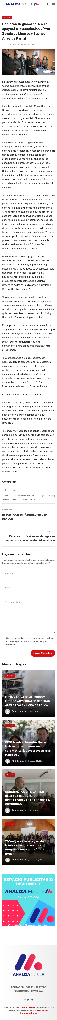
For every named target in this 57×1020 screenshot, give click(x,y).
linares (5, 500)
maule (16, 500)
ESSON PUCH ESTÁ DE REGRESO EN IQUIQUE (25, 516)
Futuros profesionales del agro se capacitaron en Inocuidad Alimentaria (30, 538)
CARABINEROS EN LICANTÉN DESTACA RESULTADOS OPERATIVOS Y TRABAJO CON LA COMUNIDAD (27, 798)
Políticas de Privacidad (28, 991)
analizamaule (19, 711)
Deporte (6, 496)
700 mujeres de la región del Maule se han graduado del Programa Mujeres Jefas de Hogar (24, 847)
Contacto (17, 987)
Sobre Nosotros (36, 987)
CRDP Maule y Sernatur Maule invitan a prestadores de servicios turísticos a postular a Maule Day (27, 748)
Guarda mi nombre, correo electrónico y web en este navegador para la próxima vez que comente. (30, 641)
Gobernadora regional (24, 496)
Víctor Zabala (29, 500)
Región (7, 18)
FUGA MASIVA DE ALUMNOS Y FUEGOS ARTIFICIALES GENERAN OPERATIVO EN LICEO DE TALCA (27, 701)
